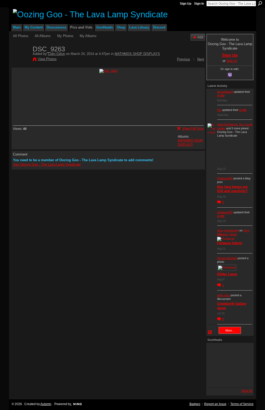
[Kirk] (228, 365)
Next (200, 59)
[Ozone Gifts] (242, 351)
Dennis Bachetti (227, 258)
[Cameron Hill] (228, 351)
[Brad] (242, 365)
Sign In (199, 3)
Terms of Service (242, 404)
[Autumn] (214, 379)
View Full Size (193, 128)
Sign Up (185, 3)
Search (260, 3)
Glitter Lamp (227, 274)
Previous (183, 59)
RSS (210, 332)
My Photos (65, 36)
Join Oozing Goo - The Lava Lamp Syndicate (46, 164)
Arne (220, 230)
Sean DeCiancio (227, 124)
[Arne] (228, 379)
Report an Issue (215, 404)
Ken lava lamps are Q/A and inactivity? (232, 189)
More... (229, 330)
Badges (194, 404)
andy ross (223, 295)
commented (231, 230)
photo (233, 234)
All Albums (43, 36)
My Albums (88, 36)
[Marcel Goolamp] (242, 379)
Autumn (45, 404)
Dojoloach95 (225, 178)
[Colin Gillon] (21, 59)
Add (200, 37)
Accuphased (225, 91)
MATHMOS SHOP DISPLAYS (137, 54)
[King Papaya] (214, 351)
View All (246, 391)
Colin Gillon (56, 54)
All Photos (20, 36)
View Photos (47, 59)
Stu (219, 109)
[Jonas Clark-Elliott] (214, 365)
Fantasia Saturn (229, 243)
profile (221, 95)
